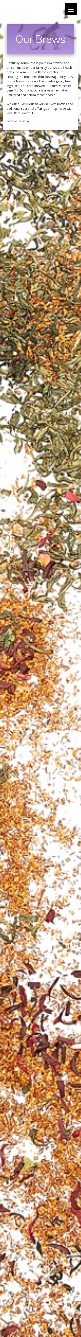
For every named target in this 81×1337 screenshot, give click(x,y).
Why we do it (16, 121)
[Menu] (71, 9)
